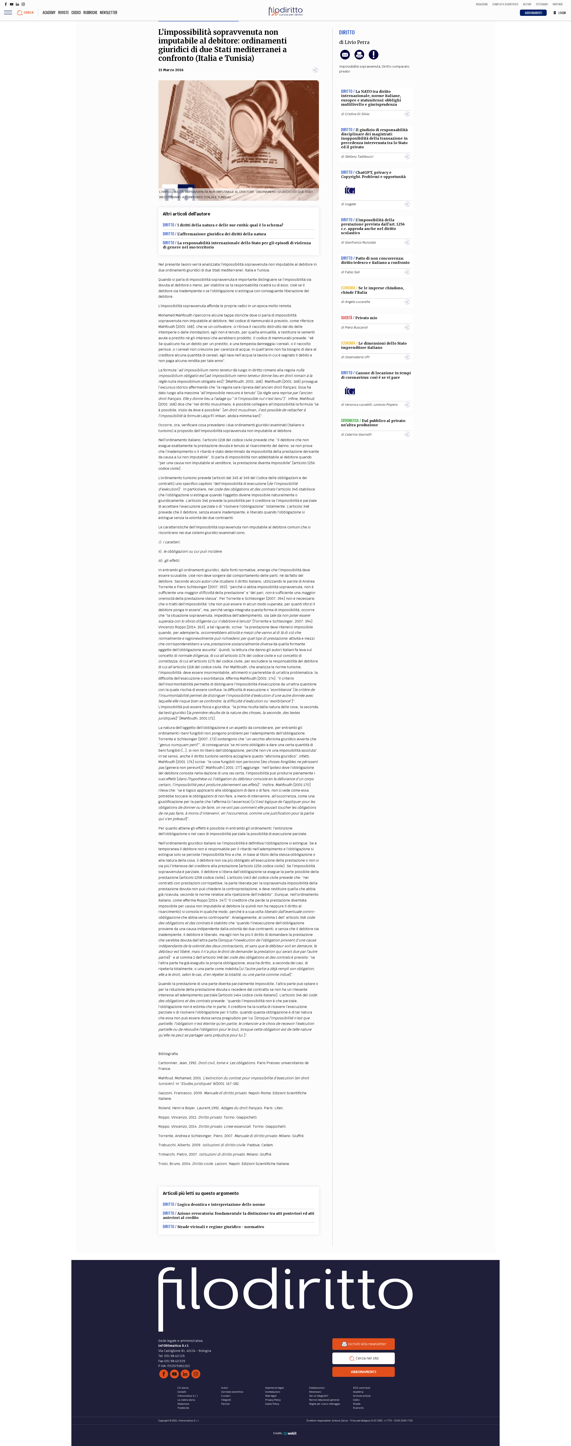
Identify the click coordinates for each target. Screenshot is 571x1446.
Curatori (225, 1395)
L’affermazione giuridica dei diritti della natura (221, 234)
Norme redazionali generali (324, 1399)
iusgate (350, 204)
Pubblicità (183, 1407)
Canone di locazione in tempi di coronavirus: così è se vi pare (376, 375)
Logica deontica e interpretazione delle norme (221, 1204)
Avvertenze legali (274, 1387)
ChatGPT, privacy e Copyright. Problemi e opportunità (373, 174)
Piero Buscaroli (356, 327)
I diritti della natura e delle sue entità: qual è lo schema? (230, 225)
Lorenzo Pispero (385, 405)
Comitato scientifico (232, 1391)
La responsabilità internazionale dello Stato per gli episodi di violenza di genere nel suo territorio (237, 245)
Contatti (182, 1391)
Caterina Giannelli (358, 434)
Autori (224, 1387)
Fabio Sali (352, 272)
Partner (225, 1403)
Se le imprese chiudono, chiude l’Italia (372, 290)
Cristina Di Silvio (357, 114)
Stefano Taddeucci (359, 157)
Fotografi (226, 1399)
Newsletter (108, 12)
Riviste (63, 12)
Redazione (183, 1403)
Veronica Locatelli (358, 405)
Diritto (347, 32)
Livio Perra (357, 42)
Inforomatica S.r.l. (188, 1395)
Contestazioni (272, 1391)
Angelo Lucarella (357, 302)
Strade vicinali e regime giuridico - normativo (220, 1227)
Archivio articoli (362, 1395)
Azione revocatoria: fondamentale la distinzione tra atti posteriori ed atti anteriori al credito (238, 1215)
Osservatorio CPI (357, 357)
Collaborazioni (317, 1387)
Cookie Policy (272, 1403)
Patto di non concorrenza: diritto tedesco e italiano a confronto (375, 260)
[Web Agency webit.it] (290, 1433)
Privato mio (366, 318)
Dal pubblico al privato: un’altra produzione (373, 422)
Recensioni (315, 1391)
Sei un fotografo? (318, 1395)
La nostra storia (186, 1399)
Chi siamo (183, 1387)
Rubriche (90, 12)
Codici (76, 12)
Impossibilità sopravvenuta (359, 66)
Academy (49, 12)
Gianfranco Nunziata (360, 242)
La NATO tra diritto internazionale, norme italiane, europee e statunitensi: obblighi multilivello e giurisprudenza (371, 98)
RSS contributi (361, 1387)
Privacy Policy (273, 1399)
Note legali (271, 1395)
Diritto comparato (395, 66)
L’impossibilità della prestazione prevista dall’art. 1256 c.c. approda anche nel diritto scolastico (373, 226)
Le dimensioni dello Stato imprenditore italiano (374, 345)
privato (344, 71)
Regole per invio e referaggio (324, 1403)
